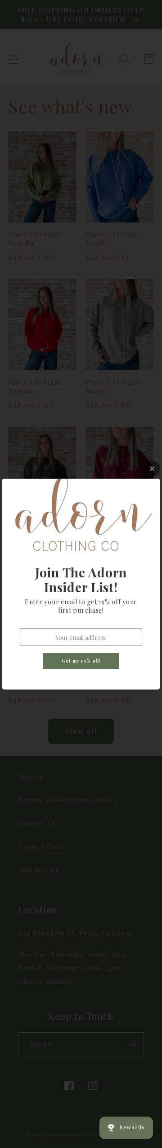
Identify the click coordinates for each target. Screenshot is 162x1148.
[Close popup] (152, 468)
